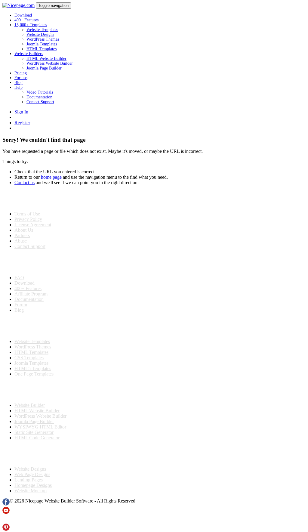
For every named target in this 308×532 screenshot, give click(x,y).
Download (23, 15)
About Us (23, 230)
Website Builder (29, 405)
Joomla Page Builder (44, 68)
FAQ (19, 277)
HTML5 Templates (32, 368)
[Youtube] (6, 512)
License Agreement (32, 224)
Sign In (21, 111)
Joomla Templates (41, 44)
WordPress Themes (42, 39)
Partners (22, 235)
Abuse (20, 240)
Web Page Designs (32, 474)
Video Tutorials (39, 92)
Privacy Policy (28, 219)
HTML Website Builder (46, 58)
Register (22, 122)
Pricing (20, 73)
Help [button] (18, 87)
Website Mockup (30, 490)
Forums (20, 78)
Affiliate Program (31, 293)
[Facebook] (6, 503)
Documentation (39, 97)
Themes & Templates (34, 326)
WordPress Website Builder (49, 63)
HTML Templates (41, 49)
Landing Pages (28, 479)
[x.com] (6, 520)
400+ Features (26, 20)
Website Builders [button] (28, 53)
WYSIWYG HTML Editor (40, 426)
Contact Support (40, 102)
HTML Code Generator (37, 437)
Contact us (24, 182)
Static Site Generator (34, 432)
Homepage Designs (33, 485)
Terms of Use (27, 213)
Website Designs (40, 34)
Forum (20, 304)
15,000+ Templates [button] (30, 25)
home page (51, 177)
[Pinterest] (6, 529)
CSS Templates (29, 357)
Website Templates (42, 29)
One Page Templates (34, 373)
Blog (18, 82)
